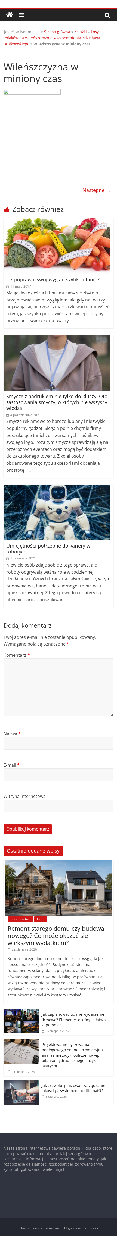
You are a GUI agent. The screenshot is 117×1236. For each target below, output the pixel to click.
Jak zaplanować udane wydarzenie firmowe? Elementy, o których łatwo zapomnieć (74, 1019)
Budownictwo (20, 919)
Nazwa (12, 734)
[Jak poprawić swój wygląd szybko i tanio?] (57, 222)
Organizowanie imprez (81, 1228)
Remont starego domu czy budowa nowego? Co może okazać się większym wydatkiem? (56, 935)
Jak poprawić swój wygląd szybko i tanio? (53, 279)
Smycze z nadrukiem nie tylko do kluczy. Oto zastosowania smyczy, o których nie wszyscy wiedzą (56, 402)
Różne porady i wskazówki (40, 1228)
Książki (80, 31)
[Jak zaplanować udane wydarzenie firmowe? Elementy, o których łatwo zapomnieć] (21, 1011)
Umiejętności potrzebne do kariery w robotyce (48, 548)
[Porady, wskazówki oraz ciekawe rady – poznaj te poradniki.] (10, 15)
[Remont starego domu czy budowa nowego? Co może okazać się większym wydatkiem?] (58, 863)
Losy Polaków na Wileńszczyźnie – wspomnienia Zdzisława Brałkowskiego (52, 37)
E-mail (12, 765)
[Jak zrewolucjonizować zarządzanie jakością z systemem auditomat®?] (21, 1083)
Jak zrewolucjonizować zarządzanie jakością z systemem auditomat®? (73, 1088)
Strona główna (57, 31)
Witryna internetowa (25, 796)
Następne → (96, 190)
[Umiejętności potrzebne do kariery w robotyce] (57, 488)
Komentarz (17, 655)
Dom (40, 919)
